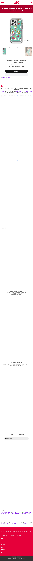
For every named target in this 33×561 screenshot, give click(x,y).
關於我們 (8, 558)
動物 (10, 531)
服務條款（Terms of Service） (13, 558)
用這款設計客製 (16, 71)
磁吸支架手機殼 (6, 534)
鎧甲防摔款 (28, 91)
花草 (28, 534)
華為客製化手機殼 (3, 535)
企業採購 (2, 552)
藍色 (6, 535)
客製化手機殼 (24, 531)
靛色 (13, 535)
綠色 (19, 534)
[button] (2, 2)
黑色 (19, 535)
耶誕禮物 (22, 534)
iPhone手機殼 (2, 531)
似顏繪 (6, 531)
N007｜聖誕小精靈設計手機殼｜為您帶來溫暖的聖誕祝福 (4, 524)
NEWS (2, 541)
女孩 (20, 531)
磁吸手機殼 (2, 534)
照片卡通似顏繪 (3, 544)
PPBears (3, 91)
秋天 (9, 534)
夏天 (16, 531)
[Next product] (15, 11)
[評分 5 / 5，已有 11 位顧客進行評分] (16, 57)
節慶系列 (21, 10)
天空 (18, 531)
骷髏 (17, 535)
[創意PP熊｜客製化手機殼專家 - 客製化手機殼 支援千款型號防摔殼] (16, 2)
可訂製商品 (2, 547)
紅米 (15, 534)
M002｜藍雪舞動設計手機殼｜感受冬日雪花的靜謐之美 (15, 524)
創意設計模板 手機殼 (16, 10)
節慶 (11, 534)
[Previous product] (17, 11)
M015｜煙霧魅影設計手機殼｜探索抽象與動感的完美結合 (26, 524)
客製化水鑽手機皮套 (28, 531)
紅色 (17, 534)
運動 (10, 535)
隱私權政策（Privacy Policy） (22, 558)
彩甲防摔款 (23, 91)
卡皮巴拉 (12, 531)
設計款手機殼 (3, 549)
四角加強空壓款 (18, 91)
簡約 (13, 534)
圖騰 (15, 531)
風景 (15, 535)
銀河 (12, 535)
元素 (8, 531)
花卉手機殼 (25, 534)
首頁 (11, 10)
